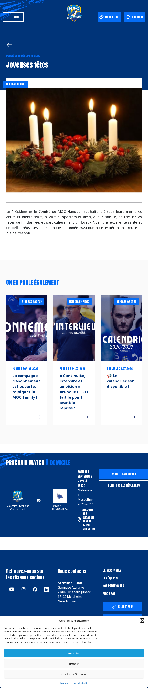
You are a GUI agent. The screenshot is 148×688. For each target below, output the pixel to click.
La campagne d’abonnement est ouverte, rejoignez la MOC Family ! (26, 386)
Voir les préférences (74, 674)
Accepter (74, 653)
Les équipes (110, 578)
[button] (142, 620)
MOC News (109, 593)
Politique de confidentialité (74, 683)
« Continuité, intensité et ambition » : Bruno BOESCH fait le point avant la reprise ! (74, 392)
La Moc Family (112, 570)
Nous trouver (67, 601)
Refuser (74, 664)
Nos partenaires (113, 586)
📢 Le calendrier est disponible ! (120, 381)
